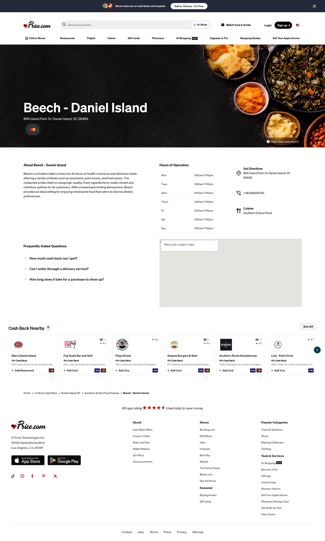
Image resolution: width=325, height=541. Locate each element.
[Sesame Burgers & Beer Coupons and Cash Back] (188, 355)
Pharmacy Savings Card (275, 501)
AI (202, 25)
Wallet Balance (141, 449)
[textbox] (297, 25)
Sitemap (198, 532)
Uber (203, 442)
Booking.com (207, 430)
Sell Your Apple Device (286, 38)
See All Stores (208, 481)
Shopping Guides (250, 38)
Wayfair (204, 462)
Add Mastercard (24, 370)
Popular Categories (274, 422)
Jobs (140, 532)
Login (268, 25)
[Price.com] (28, 432)
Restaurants (67, 38)
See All (308, 326)
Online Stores (37, 38)
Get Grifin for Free (271, 508)
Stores (204, 422)
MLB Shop (206, 436)
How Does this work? (285, 141)
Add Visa (123, 370)
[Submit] (64, 25)
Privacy (182, 532)
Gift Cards (134, 38)
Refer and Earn (141, 442)
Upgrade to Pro (219, 38)
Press (167, 532)
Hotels (111, 38)
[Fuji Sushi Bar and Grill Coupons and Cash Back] (85, 355)
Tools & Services (272, 456)
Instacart (205, 449)
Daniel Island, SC (70, 393)
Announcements (143, 462)
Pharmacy (158, 38)
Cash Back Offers (143, 430)
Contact (126, 532)
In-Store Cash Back (46, 393)
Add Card (72, 370)
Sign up (282, 25)
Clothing (266, 449)
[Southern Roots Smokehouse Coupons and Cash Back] (240, 355)
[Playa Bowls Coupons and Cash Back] (136, 355)
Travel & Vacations (272, 430)
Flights (91, 38)
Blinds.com (206, 474)
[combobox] (135, 24)
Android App (268, 482)
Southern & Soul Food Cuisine (101, 393)
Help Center (268, 514)
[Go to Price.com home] (37, 25)
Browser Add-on (270, 489)
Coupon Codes (141, 436)
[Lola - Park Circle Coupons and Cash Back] (292, 355)
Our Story (138, 455)
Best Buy (205, 455)
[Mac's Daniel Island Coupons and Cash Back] (33, 355)
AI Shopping (183, 38)
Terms (154, 532)
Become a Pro (269, 469)
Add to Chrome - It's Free (189, 6)
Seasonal (206, 487)
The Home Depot (210, 468)
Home (27, 393)
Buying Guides (208, 495)
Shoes (265, 436)
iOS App (266, 476)
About (137, 422)
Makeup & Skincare (272, 442)
